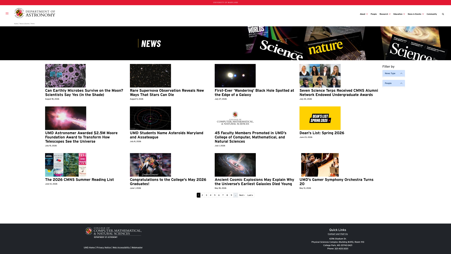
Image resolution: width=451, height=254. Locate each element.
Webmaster (137, 247)
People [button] (388, 83)
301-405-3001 (341, 248)
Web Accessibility (121, 247)
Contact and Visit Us (338, 234)
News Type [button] (390, 73)
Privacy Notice (104, 247)
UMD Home (89, 247)
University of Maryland (225, 2)
